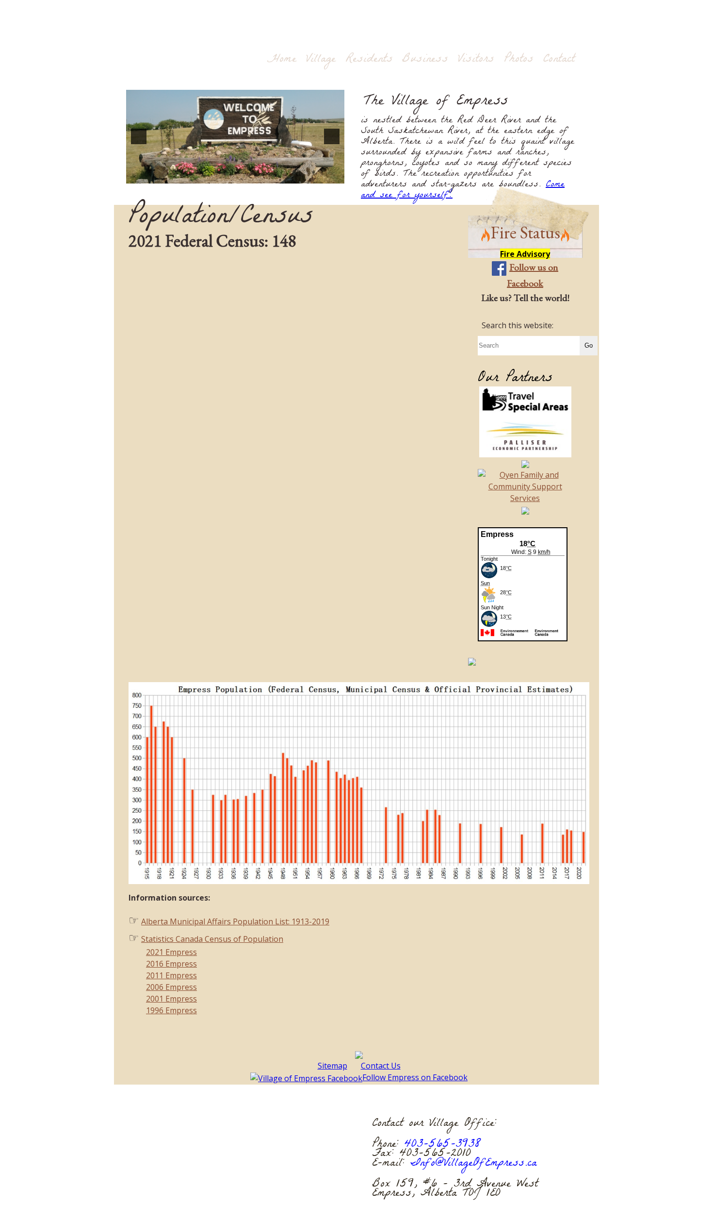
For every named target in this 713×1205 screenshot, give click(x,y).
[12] (255, 175)
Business (425, 58)
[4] (174, 175)
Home (281, 58)
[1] (143, 175)
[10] (235, 175)
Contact (559, 58)
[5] (184, 175)
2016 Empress (171, 963)
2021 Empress (171, 952)
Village (321, 58)
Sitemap (332, 1065)
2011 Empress (171, 975)
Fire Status (525, 232)
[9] (225, 175)
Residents (369, 58)
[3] (164, 175)
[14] (276, 175)
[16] (296, 175)
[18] (316, 175)
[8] (214, 175)
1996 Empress (171, 1010)
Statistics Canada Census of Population (212, 939)
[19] (327, 175)
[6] (194, 175)
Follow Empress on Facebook (415, 1077)
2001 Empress (171, 998)
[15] (286, 175)
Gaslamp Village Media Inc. (249, 1180)
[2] (153, 175)
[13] (265, 175)
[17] (306, 175)
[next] (332, 136)
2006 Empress (171, 987)
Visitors (476, 58)
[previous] (138, 136)
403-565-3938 (443, 1145)
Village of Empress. (261, 1170)
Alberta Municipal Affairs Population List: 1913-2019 (235, 921)
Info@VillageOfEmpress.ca (473, 1164)
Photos (519, 58)
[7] (204, 175)
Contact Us (381, 1065)
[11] (245, 175)
